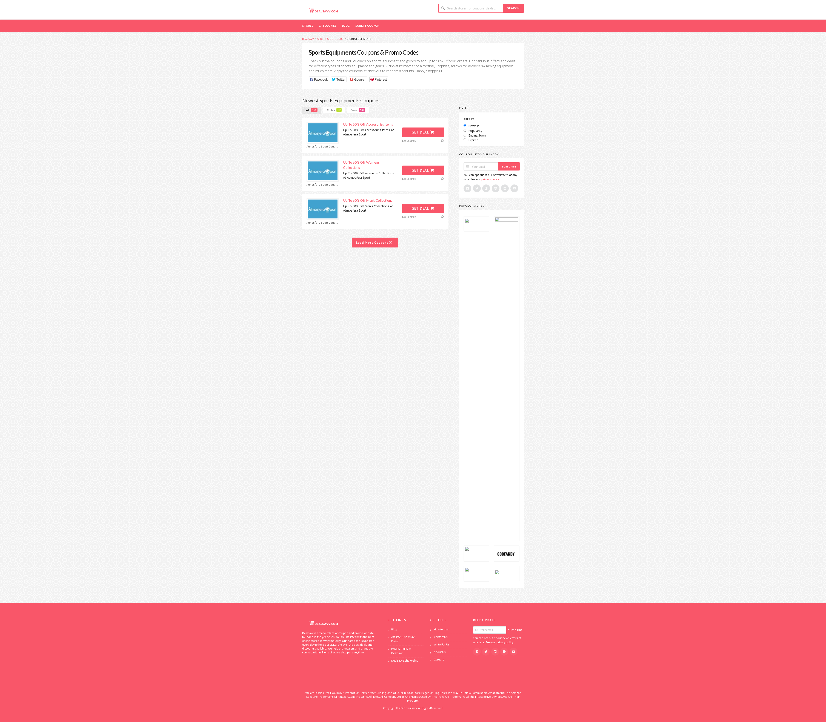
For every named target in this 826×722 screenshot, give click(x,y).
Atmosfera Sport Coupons (323, 146)
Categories (327, 26)
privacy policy (490, 179)
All (311, 110)
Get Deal (420, 132)
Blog (346, 26)
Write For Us (441, 644)
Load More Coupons (372, 242)
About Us (439, 652)
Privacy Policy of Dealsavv (401, 651)
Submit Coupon (367, 26)
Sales (357, 110)
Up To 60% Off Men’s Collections (367, 200)
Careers (439, 659)
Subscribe (509, 166)
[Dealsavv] (323, 10)
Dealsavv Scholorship (404, 660)
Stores (307, 26)
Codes (333, 110)
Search (513, 8)
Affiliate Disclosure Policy (403, 639)
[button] (319, 79)
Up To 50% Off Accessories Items (368, 124)
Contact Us (440, 637)
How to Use (441, 629)
